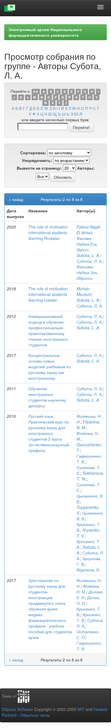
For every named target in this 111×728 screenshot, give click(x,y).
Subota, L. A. (88, 255)
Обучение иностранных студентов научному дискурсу (47, 397)
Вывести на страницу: (39, 168)
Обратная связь (35, 715)
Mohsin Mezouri (84, 291)
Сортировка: (33, 152)
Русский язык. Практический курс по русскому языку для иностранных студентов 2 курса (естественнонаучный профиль (48, 433)
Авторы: (85, 168)
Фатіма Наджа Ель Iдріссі (87, 243)
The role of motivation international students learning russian (48, 294)
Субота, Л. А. (90, 261)
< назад (16, 199)
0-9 (35, 91)
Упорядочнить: (37, 160)
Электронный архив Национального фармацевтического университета (45, 32)
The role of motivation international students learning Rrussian (48, 232)
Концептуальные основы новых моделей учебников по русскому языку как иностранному (49, 366)
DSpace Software (17, 709)
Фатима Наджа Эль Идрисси (87, 272)
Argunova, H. (88, 570)
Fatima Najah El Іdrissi (88, 229)
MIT (81, 709)
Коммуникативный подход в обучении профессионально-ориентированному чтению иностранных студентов (48, 330)
